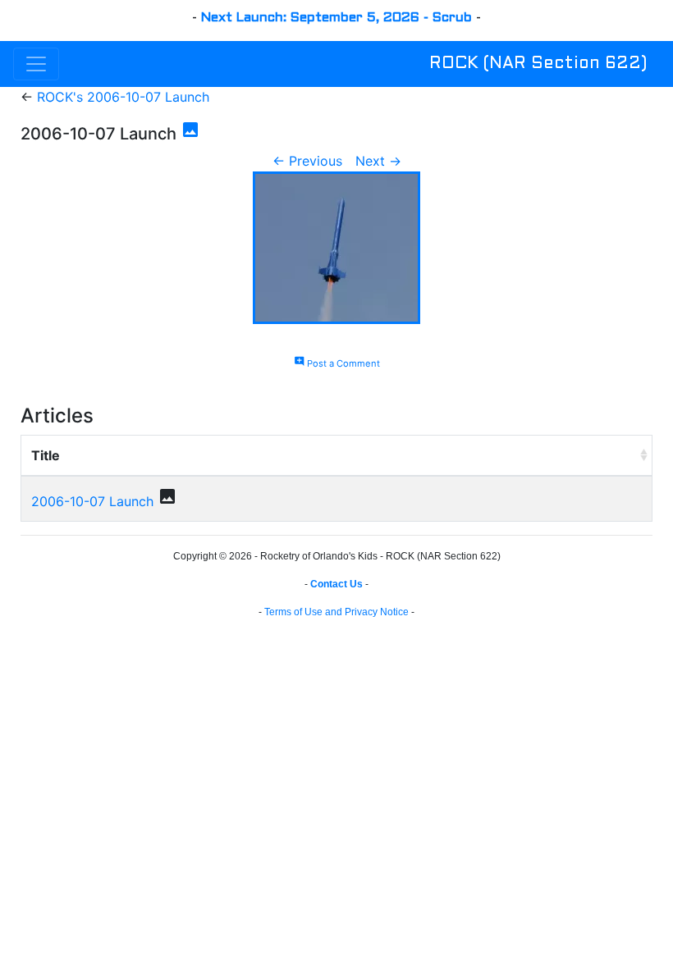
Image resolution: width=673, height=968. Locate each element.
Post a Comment (337, 363)
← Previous (307, 161)
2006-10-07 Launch (92, 501)
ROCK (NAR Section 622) (538, 64)
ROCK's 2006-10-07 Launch (123, 97)
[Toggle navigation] (36, 64)
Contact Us (336, 584)
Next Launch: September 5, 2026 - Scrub (336, 17)
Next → (378, 161)
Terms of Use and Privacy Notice (336, 612)
